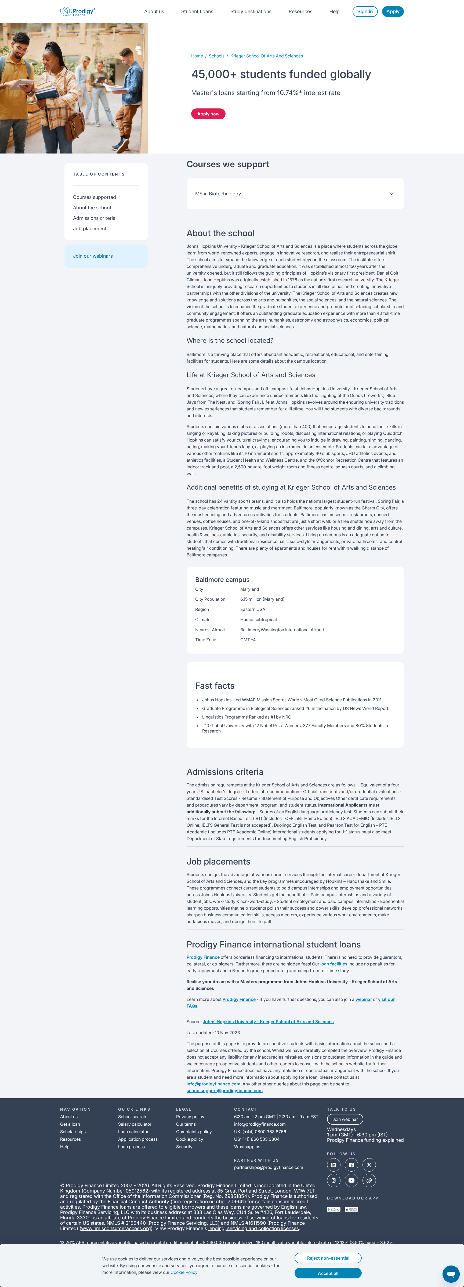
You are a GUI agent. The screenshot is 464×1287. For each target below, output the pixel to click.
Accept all (328, 1273)
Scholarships (73, 1131)
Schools (216, 56)
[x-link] (369, 1165)
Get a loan (70, 1124)
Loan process (131, 1146)
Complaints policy (194, 1131)
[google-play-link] (333, 1209)
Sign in (365, 11)
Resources (300, 11)
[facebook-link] (351, 1165)
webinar (364, 999)
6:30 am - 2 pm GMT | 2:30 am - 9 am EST (276, 1116)
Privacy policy (190, 1116)
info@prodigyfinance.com (213, 1084)
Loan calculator (133, 1131)
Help (334, 11)
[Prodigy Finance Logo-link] (78, 11)
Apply (393, 11)
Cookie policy (189, 1139)
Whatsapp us (247, 1146)
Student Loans (197, 11)
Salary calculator (134, 1124)
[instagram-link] (333, 1180)
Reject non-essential (328, 1258)
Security (184, 1146)
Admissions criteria (94, 218)
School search (132, 1116)
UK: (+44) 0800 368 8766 (260, 1131)
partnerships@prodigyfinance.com (268, 1167)
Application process (138, 1139)
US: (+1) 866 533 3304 (257, 1139)
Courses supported (94, 197)
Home (197, 56)
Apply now (208, 113)
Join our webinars (93, 256)
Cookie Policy (184, 1272)
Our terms (186, 1124)
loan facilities (333, 964)
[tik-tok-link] (369, 1180)
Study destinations (250, 11)
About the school (92, 207)
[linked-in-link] (333, 1165)
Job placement (89, 228)
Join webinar (345, 1119)
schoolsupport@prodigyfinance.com (225, 1090)
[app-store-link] (351, 1209)
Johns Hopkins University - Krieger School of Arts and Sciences (268, 1021)
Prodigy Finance (203, 957)
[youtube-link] (351, 1180)
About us (154, 11)
